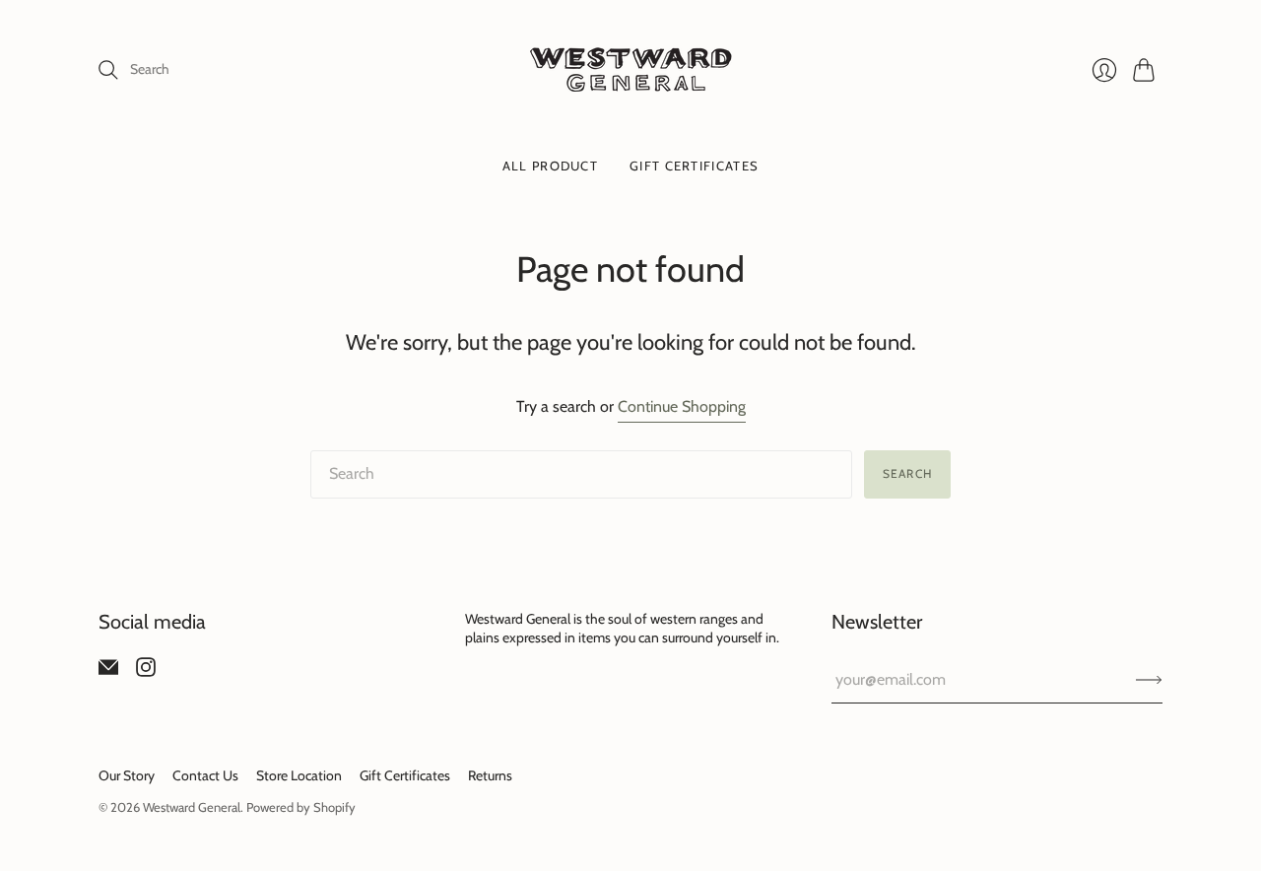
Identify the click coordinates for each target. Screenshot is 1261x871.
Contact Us (205, 775)
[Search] (108, 70)
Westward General (191, 807)
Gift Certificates (694, 165)
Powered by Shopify (301, 807)
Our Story (127, 775)
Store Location (299, 775)
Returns (490, 775)
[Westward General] (631, 69)
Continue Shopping (682, 406)
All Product (550, 165)
